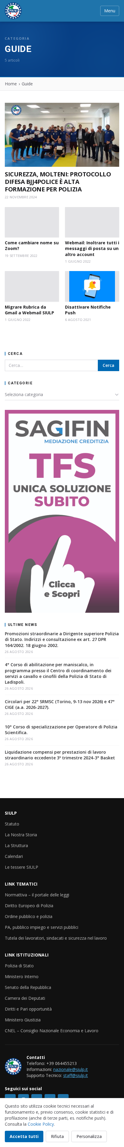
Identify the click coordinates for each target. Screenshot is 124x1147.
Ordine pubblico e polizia (28, 916)
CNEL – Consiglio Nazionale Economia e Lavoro (51, 1030)
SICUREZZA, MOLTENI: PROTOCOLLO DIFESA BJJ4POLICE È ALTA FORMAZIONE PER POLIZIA (58, 181)
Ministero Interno (22, 976)
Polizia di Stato (19, 966)
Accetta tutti (24, 1136)
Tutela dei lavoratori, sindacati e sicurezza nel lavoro (56, 938)
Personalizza (89, 1136)
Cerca (108, 365)
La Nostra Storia (21, 834)
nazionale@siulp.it (70, 1069)
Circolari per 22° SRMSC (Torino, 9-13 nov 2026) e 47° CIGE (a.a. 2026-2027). (60, 704)
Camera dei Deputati (25, 998)
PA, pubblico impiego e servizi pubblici (41, 927)
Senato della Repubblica (28, 987)
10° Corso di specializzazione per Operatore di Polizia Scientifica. (61, 729)
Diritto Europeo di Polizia (29, 905)
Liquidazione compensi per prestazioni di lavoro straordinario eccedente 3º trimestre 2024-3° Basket (60, 755)
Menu (109, 11)
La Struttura (16, 845)
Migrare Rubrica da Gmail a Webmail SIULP (29, 310)
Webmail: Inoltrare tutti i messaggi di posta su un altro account (92, 248)
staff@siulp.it (75, 1075)
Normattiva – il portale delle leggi (37, 895)
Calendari (14, 856)
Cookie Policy (41, 1124)
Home (11, 84)
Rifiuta (57, 1136)
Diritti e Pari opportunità (28, 1009)
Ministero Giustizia (23, 1020)
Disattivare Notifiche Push (88, 310)
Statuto (12, 824)
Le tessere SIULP (21, 867)
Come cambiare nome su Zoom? (32, 245)
